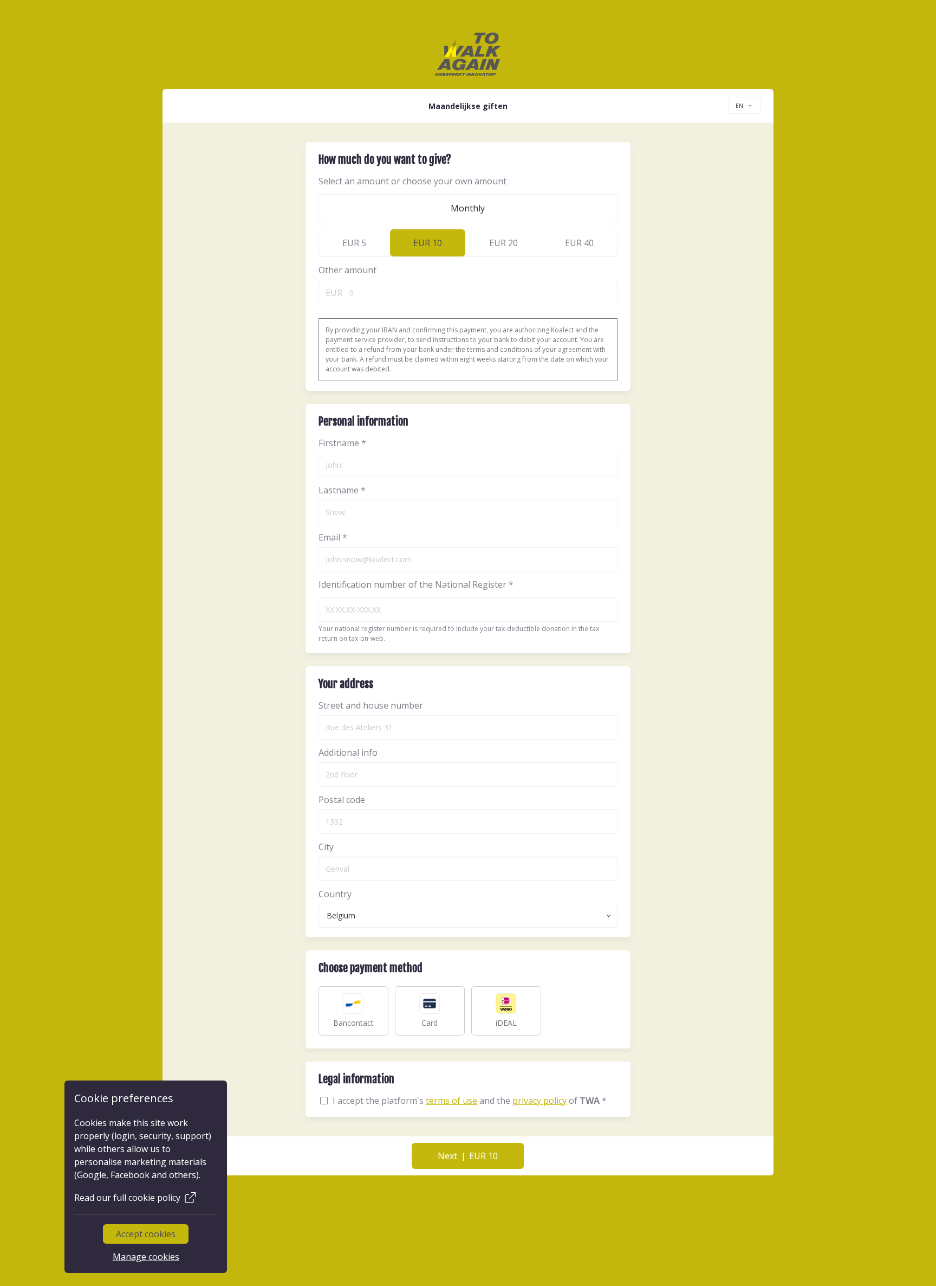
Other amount (347, 270)
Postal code (341, 800)
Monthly (468, 208)
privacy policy (539, 1101)
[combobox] (744, 105)
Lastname (342, 490)
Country (335, 894)
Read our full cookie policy (127, 1198)
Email (332, 537)
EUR (334, 293)
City (326, 847)
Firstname (342, 443)
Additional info (348, 752)
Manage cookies (145, 1257)
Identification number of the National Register (416, 584)
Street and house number (370, 705)
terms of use (451, 1101)
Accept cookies (146, 1234)
